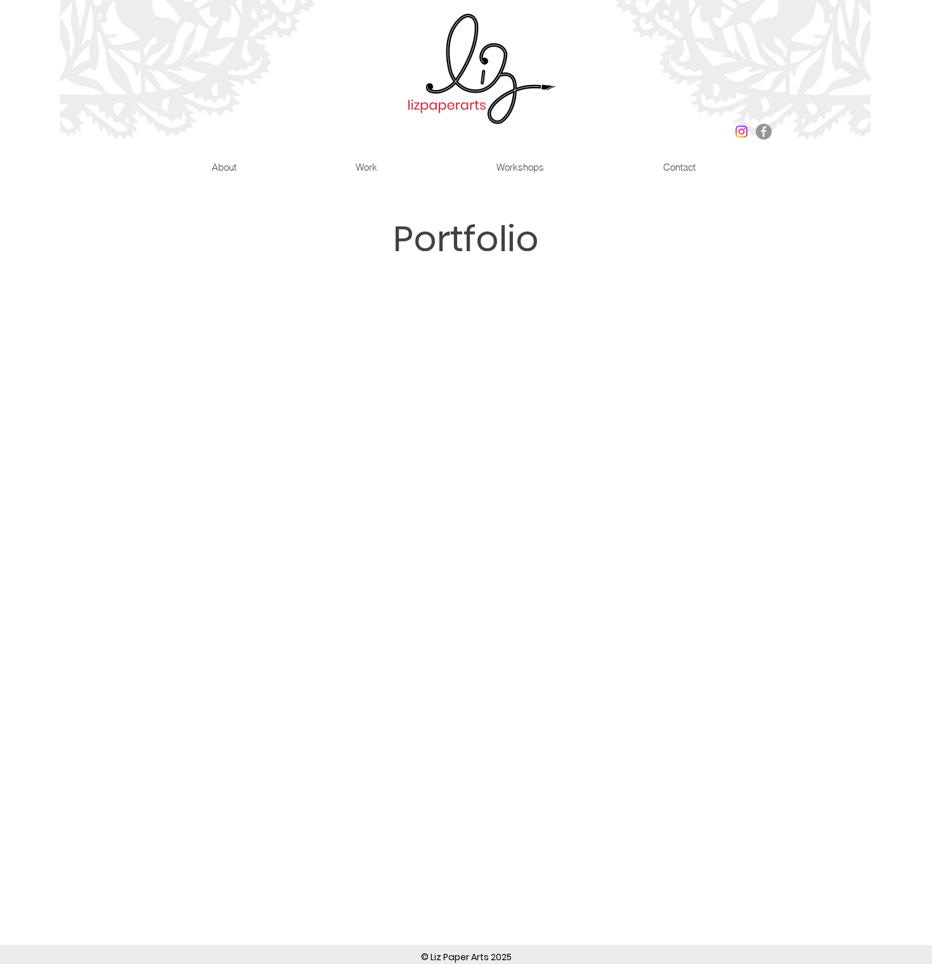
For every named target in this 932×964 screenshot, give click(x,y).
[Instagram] (741, 132)
